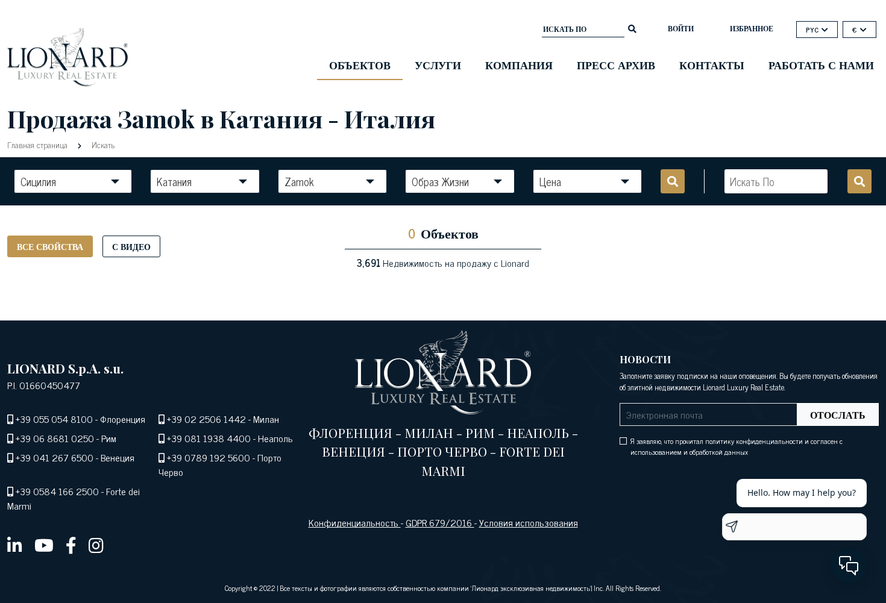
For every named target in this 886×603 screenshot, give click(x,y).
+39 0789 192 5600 (209, 457)
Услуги (438, 64)
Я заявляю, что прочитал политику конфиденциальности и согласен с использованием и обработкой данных (736, 446)
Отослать (838, 414)
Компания (519, 64)
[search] (632, 27)
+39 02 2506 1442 (206, 418)
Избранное (751, 28)
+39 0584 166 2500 (57, 491)
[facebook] (71, 544)
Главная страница (38, 144)
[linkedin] (14, 544)
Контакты (711, 64)
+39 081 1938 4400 (209, 438)
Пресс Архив (616, 64)
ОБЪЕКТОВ (360, 64)
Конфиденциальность (355, 522)
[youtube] (44, 544)
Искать (102, 144)
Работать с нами (821, 64)
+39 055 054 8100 (54, 418)
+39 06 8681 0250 (54, 438)
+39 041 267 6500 (54, 457)
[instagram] (96, 544)
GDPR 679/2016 (440, 522)
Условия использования (528, 522)
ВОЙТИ (681, 28)
